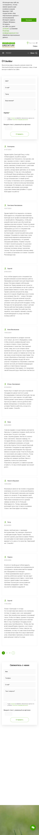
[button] (8, 37)
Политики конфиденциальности (20, 119)
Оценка (7, 113)
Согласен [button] (29, 20)
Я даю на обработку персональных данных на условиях (20, 118)
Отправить (19, 134)
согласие (6, 28)
